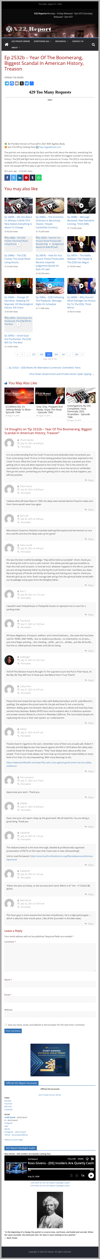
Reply (90, 480)
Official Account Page (13, 1139)
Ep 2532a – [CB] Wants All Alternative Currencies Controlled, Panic (43, 367)
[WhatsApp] (39, 178)
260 (56, 354)
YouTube (8, 1103)
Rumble (7, 1100)
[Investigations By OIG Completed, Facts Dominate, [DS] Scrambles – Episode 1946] (81, 389)
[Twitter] (13, 178)
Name (8, 979)
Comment (10, 941)
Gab (6, 1126)
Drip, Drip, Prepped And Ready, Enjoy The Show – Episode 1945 (49, 409)
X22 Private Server (21, 41)
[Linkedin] (20, 178)
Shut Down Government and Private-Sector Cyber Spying (61, 374)
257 (34, 354)
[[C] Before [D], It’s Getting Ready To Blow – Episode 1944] (19, 389)
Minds (7, 1129)
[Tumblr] (32, 178)
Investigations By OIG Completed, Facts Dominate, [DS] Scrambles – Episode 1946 (79, 411)
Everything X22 (41, 41)
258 (41, 354)
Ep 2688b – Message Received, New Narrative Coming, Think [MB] (80, 220)
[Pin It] (26, 178)
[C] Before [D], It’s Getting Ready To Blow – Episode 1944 (19, 409)
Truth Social (9, 1117)
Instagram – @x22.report (15, 1132)
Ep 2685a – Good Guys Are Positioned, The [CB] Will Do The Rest (17, 339)
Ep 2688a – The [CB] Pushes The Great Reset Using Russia (17, 259)
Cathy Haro (25, 686)
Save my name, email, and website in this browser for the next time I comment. (46, 1024)
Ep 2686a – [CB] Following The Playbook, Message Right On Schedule (50, 301)
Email (7, 994)
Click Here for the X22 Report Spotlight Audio (50, 1182)
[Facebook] (7, 178)
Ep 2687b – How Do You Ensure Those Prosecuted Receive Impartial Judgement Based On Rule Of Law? (50, 262)
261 (63, 354)
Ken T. (23, 591)
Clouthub (8, 1109)
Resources (60, 41)
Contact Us (77, 41)
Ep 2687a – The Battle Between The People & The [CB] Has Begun (79, 259)
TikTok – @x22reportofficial (16, 1135)
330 (76, 354)
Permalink (26, 446)
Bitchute (8, 1106)
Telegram (8, 1123)
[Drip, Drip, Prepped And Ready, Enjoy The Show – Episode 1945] (50, 389)
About (15, 47)
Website (8, 1009)
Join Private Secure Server (50, 1095)
